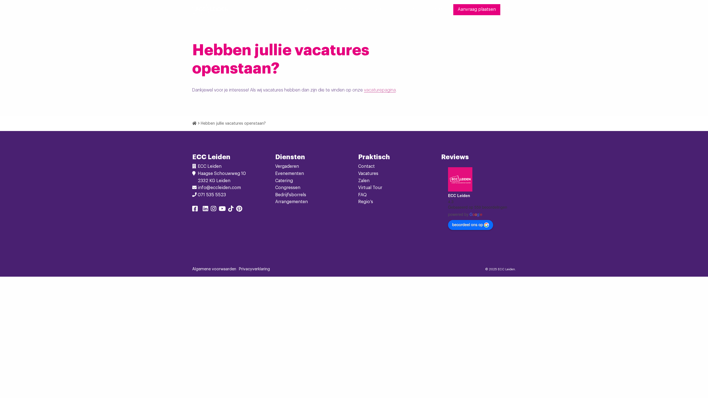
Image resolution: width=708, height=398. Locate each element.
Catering (284, 181)
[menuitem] (281, 9)
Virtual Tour (370, 187)
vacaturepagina (380, 90)
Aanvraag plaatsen (477, 9)
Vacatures (368, 173)
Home (281, 9)
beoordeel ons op (467, 224)
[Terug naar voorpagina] (210, 10)
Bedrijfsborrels (290, 195)
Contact (436, 9)
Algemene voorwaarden (214, 269)
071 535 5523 (212, 195)
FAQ (362, 195)
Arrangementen (291, 202)
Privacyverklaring (254, 269)
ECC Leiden (459, 195)
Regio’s (365, 202)
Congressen (287, 187)
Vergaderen (309, 9)
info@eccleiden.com (219, 187)
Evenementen (346, 9)
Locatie (379, 9)
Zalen (363, 181)
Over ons (407, 9)
